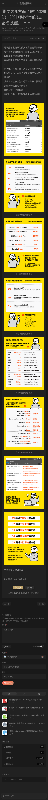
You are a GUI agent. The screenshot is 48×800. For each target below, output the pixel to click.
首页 (8, 38)
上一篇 (6, 604)
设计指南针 (9, 28)
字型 (20, 780)
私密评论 (36, 646)
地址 (4, 672)
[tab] (9, 694)
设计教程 (29, 30)
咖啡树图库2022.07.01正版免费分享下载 (25, 699)
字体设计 (13, 780)
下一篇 (41, 604)
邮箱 (4, 662)
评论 (4, 625)
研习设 (20, 570)
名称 (4, 652)
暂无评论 (8, 30)
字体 (6, 780)
